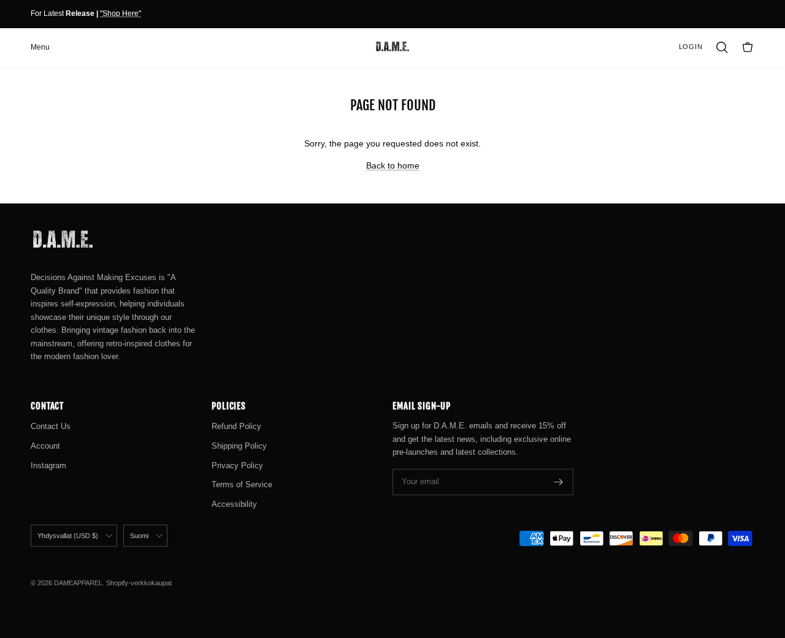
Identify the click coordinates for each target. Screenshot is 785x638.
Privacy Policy (237, 465)
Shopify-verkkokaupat (139, 583)
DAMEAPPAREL (78, 583)
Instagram (48, 465)
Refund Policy (236, 426)
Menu (40, 47)
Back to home (392, 165)
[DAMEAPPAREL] (392, 47)
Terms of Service (242, 484)
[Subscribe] (558, 482)
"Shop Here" (120, 13)
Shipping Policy (239, 445)
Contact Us (51, 426)
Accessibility (234, 504)
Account (45, 445)
